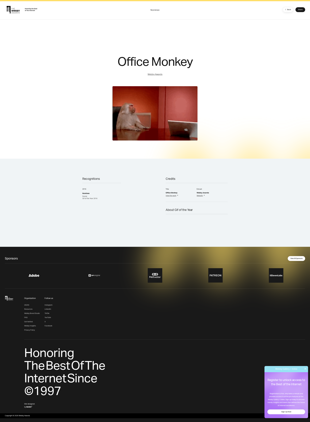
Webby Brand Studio (32, 313)
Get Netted (28, 322)
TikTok (47, 313)
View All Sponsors (296, 258)
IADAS (26, 305)
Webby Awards (155, 74)
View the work (171, 196)
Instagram (48, 305)
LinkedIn (48, 309)
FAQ (25, 317)
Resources (28, 309)
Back (289, 10)
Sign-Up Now (286, 412)
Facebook (48, 326)
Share (300, 10)
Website (200, 196)
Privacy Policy (29, 330)
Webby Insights (30, 326)
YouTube (48, 317)
